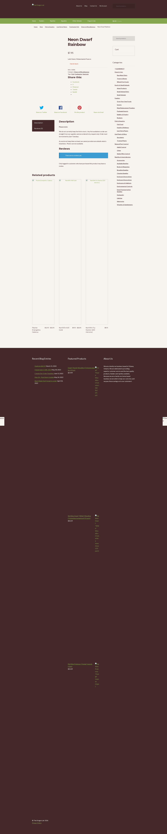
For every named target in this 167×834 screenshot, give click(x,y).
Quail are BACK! (40, 366)
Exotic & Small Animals (122, 85)
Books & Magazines (123, 167)
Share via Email (99, 112)
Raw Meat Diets (122, 75)
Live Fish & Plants (62, 27)
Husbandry (120, 195)
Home (34, 21)
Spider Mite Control (123, 154)
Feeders (41, 21)
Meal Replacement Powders (126, 108)
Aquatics (64, 21)
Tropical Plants (122, 141)
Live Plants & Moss (121, 134)
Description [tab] (38, 123)
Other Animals (77, 21)
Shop (41, 27)
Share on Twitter (41, 112)
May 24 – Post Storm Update (44, 377)
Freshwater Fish (74, 27)
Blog (86, 6)
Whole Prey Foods (123, 82)
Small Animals (121, 95)
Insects (119, 105)
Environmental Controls (124, 186)
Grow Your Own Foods (124, 101)
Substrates (120, 201)
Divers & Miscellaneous (88, 27)
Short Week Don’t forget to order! (46, 381)
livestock (86, 74)
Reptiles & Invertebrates (123, 157)
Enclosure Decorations (124, 176)
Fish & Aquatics (49, 27)
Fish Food (120, 124)
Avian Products (122, 88)
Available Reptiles (122, 163)
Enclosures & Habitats (124, 183)
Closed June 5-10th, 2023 (43, 370)
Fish (72, 74)
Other (119, 150)
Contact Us (93, 6)
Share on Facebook (60, 112)
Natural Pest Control (121, 144)
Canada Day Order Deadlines (44, 373)
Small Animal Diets (123, 91)
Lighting (119, 198)
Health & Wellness (123, 127)
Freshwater (78, 74)
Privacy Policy (37, 823)
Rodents (119, 118)
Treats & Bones (122, 78)
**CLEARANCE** (120, 69)
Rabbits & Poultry (122, 114)
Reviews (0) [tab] (38, 128)
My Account (103, 6)
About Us (79, 6)
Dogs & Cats (91, 21)
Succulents (120, 137)
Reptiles (52, 21)
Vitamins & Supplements (125, 205)
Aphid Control (121, 147)
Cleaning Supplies (122, 173)
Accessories (121, 160)
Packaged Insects (122, 111)
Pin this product (79, 112)
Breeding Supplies (122, 170)
